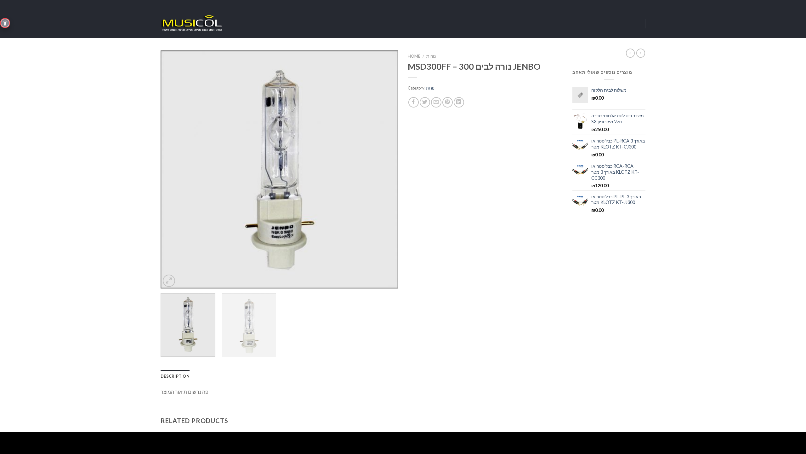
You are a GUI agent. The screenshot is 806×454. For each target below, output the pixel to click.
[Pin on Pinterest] (447, 102)
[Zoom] (169, 281)
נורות (431, 56)
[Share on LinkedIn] (459, 102)
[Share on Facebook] (413, 102)
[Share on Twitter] (425, 102)
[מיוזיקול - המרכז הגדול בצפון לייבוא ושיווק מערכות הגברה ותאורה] (192, 23)
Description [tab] (175, 376)
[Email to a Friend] (436, 102)
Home (414, 56)
